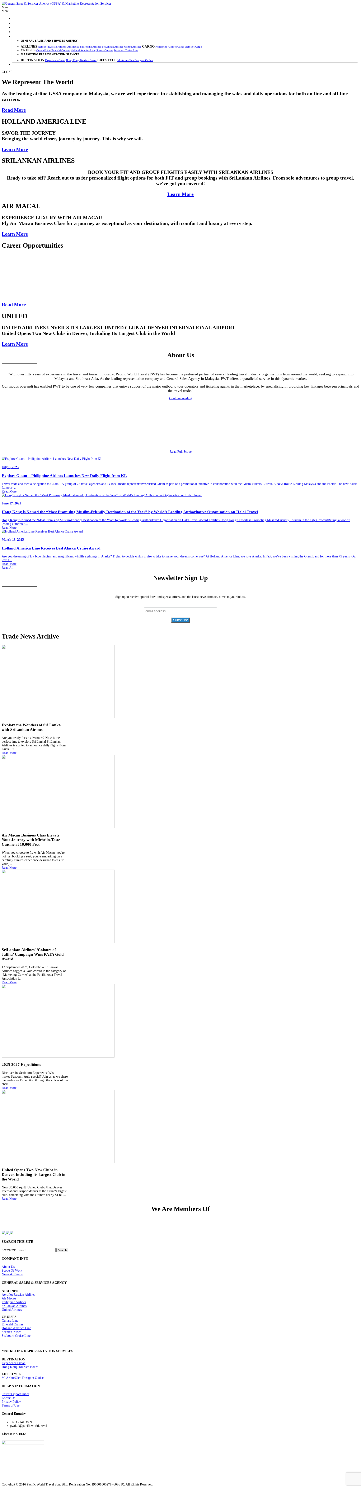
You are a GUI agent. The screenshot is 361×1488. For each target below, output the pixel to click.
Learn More (15, 149)
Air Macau (73, 46)
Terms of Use (10, 1405)
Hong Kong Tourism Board (81, 60)
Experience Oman (55, 60)
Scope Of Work (12, 1270)
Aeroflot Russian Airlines (52, 46)
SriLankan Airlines (112, 46)
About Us (8, 1266)
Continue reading (180, 398)
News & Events (12, 1274)
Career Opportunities (15, 1394)
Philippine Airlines (90, 46)
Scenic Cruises (104, 50)
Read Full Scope (181, 451)
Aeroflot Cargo (193, 46)
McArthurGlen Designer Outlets (135, 60)
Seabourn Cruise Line (126, 50)
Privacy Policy (11, 1401)
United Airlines (132, 46)
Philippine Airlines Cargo (169, 46)
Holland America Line (83, 50)
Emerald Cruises (60, 50)
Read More (14, 110)
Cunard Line (43, 50)
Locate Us (8, 1398)
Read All (7, 567)
